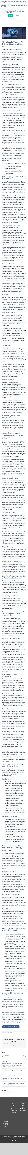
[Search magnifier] (24, 1056)
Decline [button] (17, 15)
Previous (19, 21)
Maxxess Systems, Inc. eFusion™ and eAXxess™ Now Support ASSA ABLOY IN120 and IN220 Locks (12, 1065)
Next (23, 21)
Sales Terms (18, 1137)
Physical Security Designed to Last (11, 1075)
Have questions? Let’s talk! (11, 1026)
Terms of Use (12, 1137)
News (11, 1032)
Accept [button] (10, 15)
